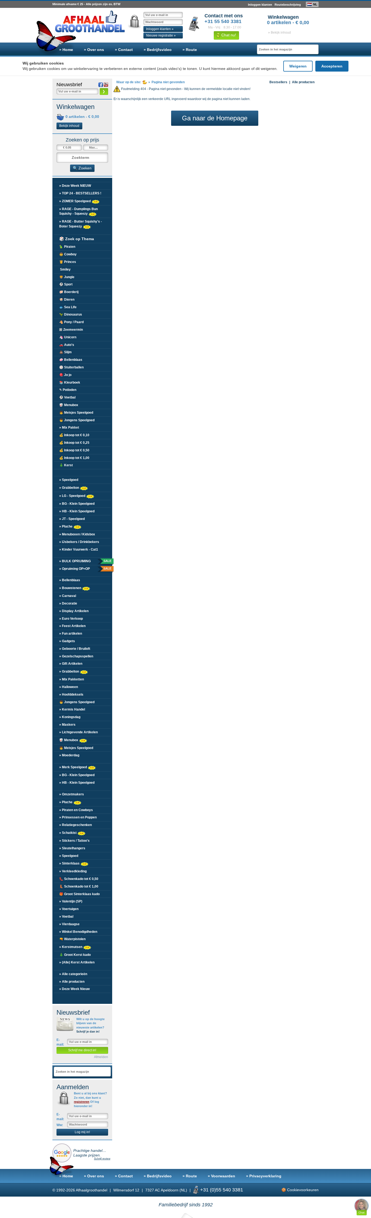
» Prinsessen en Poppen (78, 817)
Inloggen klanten (260, 4)
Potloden (67, 390)
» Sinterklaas (69, 863)
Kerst (66, 465)
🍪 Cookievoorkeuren (300, 1190)
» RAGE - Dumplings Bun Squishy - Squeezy (78, 211)
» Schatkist (68, 833)
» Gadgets (67, 641)
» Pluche (66, 526)
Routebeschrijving (288, 4)
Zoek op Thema (76, 239)
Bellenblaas (70, 360)
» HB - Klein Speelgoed (77, 511)
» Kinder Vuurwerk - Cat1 (78, 549)
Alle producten (303, 82)
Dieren (66, 299)
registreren (81, 1101)
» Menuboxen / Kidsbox (77, 534)
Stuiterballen (71, 367)
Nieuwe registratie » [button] (161, 35)
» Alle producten (71, 982)
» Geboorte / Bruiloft (74, 649)
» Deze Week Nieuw (74, 989)
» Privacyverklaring (263, 1176)
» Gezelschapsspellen (76, 656)
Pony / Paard (71, 322)
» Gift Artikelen (70, 664)
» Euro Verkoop (71, 619)
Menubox (68, 405)
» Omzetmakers (71, 794)
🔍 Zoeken (82, 168)
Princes (67, 262)
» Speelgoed (68, 480)
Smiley (65, 269)
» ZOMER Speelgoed (75, 201)
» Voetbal (66, 916)
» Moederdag (69, 755)
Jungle (66, 277)
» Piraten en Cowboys (76, 810)
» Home (66, 49)
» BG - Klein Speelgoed (77, 504)
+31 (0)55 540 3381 (221, 1190)
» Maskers (67, 725)
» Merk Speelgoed (73, 767)
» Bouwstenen (70, 588)
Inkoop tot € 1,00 (74, 458)
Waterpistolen (72, 939)
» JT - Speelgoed (72, 519)
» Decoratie (68, 603)
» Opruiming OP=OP (85, 569)
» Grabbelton (69, 488)
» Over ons (94, 49)
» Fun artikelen (70, 633)
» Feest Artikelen (72, 626)
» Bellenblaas (69, 580)
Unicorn (67, 337)
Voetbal (67, 397)
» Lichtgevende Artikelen (78, 732)
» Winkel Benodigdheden (78, 932)
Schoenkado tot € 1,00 (78, 886)
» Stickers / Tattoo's (74, 841)
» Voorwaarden (221, 1176)
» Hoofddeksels (71, 694)
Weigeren (298, 66)
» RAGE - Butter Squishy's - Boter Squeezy (80, 224)
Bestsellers (278, 82)
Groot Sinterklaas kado (79, 894)
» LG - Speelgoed (72, 496)
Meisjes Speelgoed (76, 412)
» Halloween (68, 687)
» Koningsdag (69, 717)
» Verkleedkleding (73, 871)
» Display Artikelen (74, 611)
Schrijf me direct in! (82, 1050)
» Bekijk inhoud (279, 32)
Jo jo (65, 375)
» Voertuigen (68, 909)
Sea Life (68, 307)
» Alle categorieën (73, 974)
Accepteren (331, 66)
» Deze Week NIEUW (75, 186)
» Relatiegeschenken (75, 825)
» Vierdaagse (69, 924)
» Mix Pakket (69, 427)
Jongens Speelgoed (77, 420)
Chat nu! (228, 35)
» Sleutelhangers (72, 848)
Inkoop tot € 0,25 (74, 443)
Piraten (67, 247)
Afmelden (101, 1057)
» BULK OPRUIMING (85, 561)
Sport (66, 284)
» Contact (124, 49)
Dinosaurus (70, 314)
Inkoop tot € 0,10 (74, 435)
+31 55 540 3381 (223, 21)
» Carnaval (67, 596)
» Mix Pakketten (71, 679)
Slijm (65, 352)
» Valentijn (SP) (70, 901)
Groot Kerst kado (75, 955)
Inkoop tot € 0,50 (74, 450)
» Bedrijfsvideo (158, 49)
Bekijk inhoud (69, 126)
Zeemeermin (71, 330)
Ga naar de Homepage (214, 118)
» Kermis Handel (72, 709)
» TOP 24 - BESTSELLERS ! (80, 193)
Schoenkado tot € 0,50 (78, 879)
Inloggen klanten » (160, 29)
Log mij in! (82, 1132)
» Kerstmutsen (71, 947)
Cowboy (68, 254)
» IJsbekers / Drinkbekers (79, 542)
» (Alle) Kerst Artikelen (77, 962)
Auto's (66, 345)
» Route (190, 49)
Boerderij (68, 292)
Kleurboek (69, 382)
